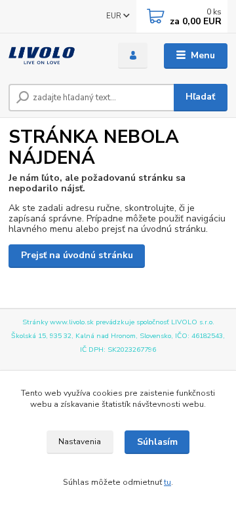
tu (167, 482)
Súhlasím (157, 442)
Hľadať (200, 96)
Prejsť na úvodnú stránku (77, 255)
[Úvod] (54, 56)
